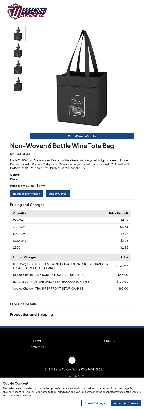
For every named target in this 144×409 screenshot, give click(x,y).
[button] (72, 205)
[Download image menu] (129, 30)
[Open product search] (126, 11)
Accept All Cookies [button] (126, 403)
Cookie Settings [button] (94, 403)
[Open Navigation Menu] (133, 11)
